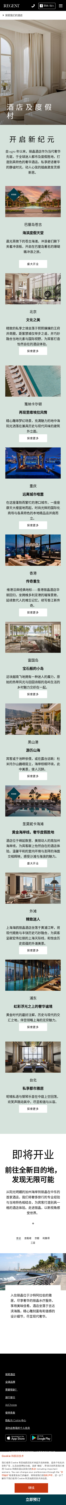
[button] (60, 5)
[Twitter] (17, 1366)
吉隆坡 (28, 1238)
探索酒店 (10, 1374)
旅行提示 (10, 1397)
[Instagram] (26, 1366)
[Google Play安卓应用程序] (41, 1437)
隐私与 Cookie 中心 (15, 1420)
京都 (37, 1238)
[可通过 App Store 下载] (15, 1437)
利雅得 (46, 1238)
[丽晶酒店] (12, 5)
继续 (31, 1487)
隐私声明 (48, 1475)
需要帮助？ (11, 1390)
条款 (34, 1468)
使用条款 (10, 1413)
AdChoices (11, 1405)
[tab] (28, 1239)
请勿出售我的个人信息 (17, 1428)
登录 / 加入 (49, 5)
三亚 (33, 1242)
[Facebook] (7, 1366)
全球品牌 (10, 1382)
